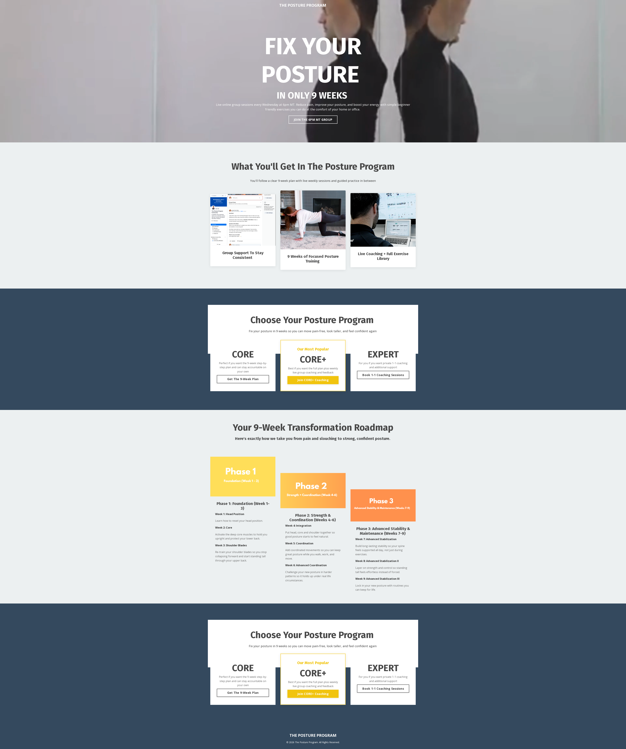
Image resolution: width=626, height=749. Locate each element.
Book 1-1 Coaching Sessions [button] (383, 375)
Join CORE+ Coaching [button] (313, 380)
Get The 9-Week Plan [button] (243, 379)
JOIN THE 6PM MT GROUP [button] (313, 120)
